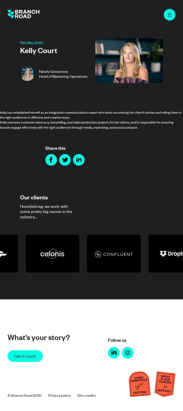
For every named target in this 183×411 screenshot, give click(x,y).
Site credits (86, 395)
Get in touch (25, 356)
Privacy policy (59, 395)
